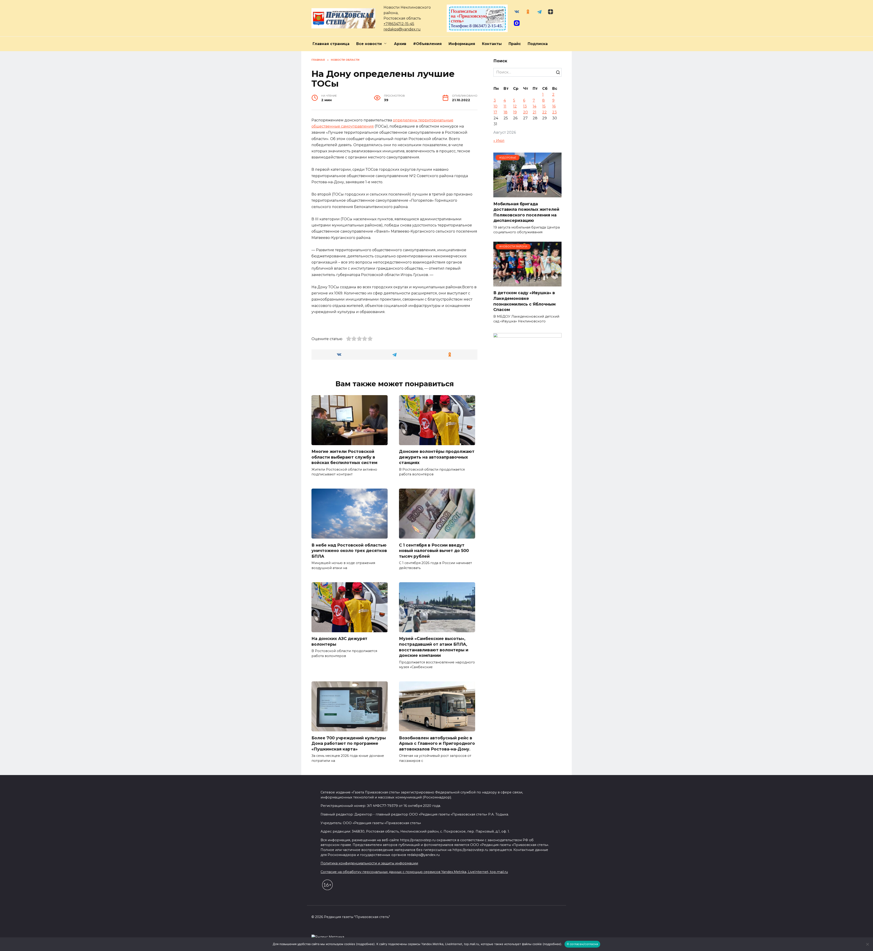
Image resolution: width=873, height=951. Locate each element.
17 (495, 112)
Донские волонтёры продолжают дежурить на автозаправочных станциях (436, 457)
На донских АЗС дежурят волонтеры (339, 641)
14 (534, 106)
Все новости (369, 44)
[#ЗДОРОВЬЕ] (527, 194)
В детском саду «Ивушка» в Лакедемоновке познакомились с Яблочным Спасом (524, 301)
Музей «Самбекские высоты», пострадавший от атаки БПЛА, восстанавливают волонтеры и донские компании (433, 647)
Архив (400, 44)
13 (525, 106)
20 (525, 112)
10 (495, 106)
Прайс (515, 44)
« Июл (498, 140)
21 (534, 112)
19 (515, 112)
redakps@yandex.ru (402, 29)
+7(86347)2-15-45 (399, 24)
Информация (462, 44)
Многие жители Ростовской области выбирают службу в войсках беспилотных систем (344, 457)
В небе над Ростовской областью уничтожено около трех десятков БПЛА (349, 550)
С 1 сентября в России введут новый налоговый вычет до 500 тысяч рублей (434, 550)
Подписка (538, 44)
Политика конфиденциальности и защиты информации (369, 863)
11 (505, 106)
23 (554, 112)
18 (505, 112)
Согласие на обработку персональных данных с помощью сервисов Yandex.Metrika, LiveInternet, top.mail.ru (414, 872)
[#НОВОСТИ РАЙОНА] (527, 283)
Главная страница (331, 44)
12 (515, 106)
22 (544, 112)
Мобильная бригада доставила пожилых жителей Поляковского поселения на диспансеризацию (526, 212)
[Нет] (867, 944)
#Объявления (427, 44)
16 (554, 106)
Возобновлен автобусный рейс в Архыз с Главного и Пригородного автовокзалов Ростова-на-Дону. (437, 743)
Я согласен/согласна (582, 944)
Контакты (492, 44)
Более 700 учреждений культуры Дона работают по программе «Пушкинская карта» (348, 743)
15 (544, 106)
